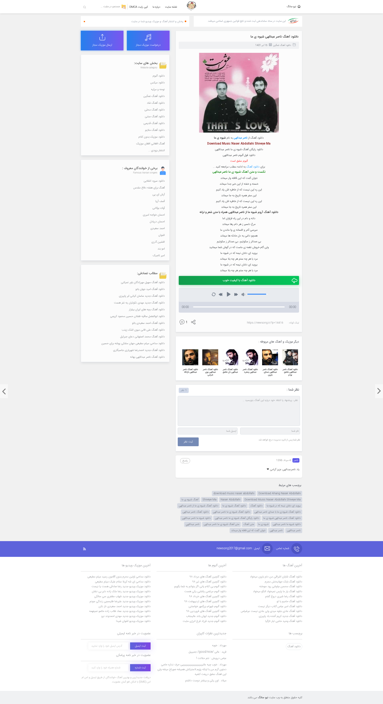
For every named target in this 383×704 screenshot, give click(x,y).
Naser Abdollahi (230, 499)
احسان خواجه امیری (154, 215)
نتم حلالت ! (211, 658)
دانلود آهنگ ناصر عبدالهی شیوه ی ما (274, 37)
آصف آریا (160, 201)
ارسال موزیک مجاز (102, 45)
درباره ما (156, 7)
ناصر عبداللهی (294, 530)
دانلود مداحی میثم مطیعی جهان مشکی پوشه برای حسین (133, 343)
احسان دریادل (157, 221)
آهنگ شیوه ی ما (190, 499)
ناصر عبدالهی (240, 138)
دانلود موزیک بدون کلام (151, 137)
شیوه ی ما (263, 524)
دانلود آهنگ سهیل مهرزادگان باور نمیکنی (143, 282)
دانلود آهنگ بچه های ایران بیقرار (147, 309)
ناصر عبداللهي (192, 524)
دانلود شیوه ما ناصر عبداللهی (196, 518)
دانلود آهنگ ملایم (155, 130)
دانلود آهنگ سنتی (155, 116)
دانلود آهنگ (253, 166)
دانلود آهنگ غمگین (282, 45)
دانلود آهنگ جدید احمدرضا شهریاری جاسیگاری (139, 350)
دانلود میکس (157, 82)
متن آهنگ (248, 524)
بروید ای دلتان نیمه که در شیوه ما (284, 506)
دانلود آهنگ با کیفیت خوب (239, 280)
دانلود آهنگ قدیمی (154, 123)
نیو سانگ (291, 6)
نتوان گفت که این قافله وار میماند (248, 530)
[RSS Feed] (87, 549)
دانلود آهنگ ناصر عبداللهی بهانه (147, 357)
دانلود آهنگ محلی (154, 109)
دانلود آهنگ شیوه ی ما (234, 506)
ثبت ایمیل (140, 646)
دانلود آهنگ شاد (156, 103)
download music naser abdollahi (233, 493)
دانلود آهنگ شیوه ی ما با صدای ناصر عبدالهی (277, 512)
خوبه (219, 645)
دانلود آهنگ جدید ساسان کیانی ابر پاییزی (142, 296)
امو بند (161, 248)
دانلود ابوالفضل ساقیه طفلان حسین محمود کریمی (137, 316)
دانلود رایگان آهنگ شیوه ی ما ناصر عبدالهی (237, 518)
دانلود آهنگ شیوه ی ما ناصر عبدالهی (231, 512)
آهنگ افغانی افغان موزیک (150, 143)
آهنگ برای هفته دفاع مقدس (149, 187)
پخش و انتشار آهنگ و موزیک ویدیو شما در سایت (157, 21)
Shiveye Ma (209, 499)
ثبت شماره (140, 668)
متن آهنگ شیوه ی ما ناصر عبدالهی (221, 524)
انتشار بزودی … (156, 150)
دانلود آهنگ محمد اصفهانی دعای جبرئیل (142, 336)
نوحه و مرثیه (158, 89)
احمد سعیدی (157, 228)
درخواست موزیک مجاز (148, 45)
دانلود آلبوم (159, 76)
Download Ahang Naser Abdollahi (280, 493)
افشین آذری (158, 242)
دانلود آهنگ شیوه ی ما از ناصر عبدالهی (198, 506)
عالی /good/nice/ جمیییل (207, 652)
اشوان (161, 235)
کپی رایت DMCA (138, 7)
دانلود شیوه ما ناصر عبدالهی (287, 524)
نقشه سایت (171, 7)
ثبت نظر (188, 441)
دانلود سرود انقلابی (154, 181)
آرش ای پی (158, 194)
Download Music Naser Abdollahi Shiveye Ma (273, 499)
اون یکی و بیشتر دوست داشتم (205, 680)
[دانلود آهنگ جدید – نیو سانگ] (191, 7)
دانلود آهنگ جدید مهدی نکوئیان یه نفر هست (139, 302)
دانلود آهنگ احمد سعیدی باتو (148, 323)
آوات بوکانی (158, 208)
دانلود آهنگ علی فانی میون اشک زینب (143, 330)
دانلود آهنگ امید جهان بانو (150, 289)
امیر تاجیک (159, 255)
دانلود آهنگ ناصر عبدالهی (196, 512)
